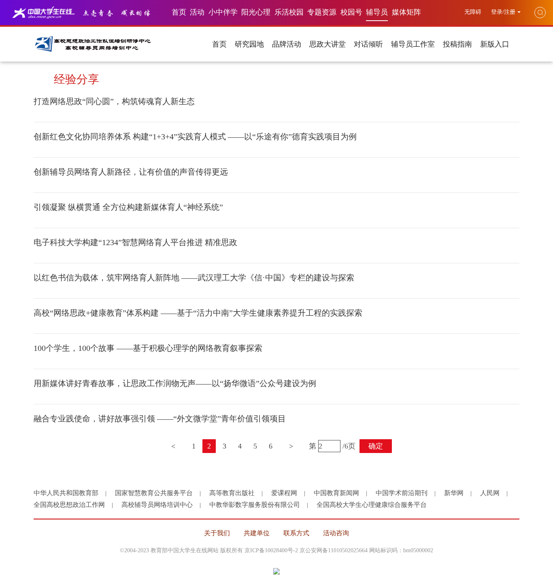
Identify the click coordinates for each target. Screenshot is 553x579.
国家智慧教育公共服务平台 (154, 493)
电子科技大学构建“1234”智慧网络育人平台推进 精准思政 (135, 242)
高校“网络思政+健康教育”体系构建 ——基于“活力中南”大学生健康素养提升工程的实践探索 (198, 312)
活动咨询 (336, 533)
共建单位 (257, 533)
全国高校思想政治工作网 (69, 505)
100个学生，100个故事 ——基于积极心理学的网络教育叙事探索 (148, 348)
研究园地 (249, 44)
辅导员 (377, 12)
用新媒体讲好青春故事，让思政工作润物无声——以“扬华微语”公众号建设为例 (175, 383)
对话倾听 (368, 44)
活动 (197, 12)
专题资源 (321, 12)
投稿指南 (457, 44)
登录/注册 (503, 12)
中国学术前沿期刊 (402, 493)
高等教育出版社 (232, 493)
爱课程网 (284, 493)
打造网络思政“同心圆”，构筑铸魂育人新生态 (114, 101)
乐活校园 (289, 12)
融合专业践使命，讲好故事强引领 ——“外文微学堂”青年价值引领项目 (160, 418)
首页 (179, 12)
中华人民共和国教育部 (66, 493)
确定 (375, 446)
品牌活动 (286, 44)
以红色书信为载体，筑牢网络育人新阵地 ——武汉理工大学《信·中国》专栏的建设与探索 (194, 277)
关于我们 (217, 533)
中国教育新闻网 (336, 493)
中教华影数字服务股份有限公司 (254, 505)
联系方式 (296, 533)
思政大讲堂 (327, 44)
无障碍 (473, 12)
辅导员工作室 (413, 44)
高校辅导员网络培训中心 (157, 505)
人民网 (490, 493)
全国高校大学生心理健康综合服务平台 (372, 505)
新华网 (454, 493)
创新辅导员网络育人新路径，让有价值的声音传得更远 (131, 171)
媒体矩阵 (406, 12)
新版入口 (494, 44)
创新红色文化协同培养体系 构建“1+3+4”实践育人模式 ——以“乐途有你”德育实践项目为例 (195, 136)
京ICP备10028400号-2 (271, 550)
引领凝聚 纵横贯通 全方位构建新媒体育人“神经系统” (128, 207)
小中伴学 (223, 12)
